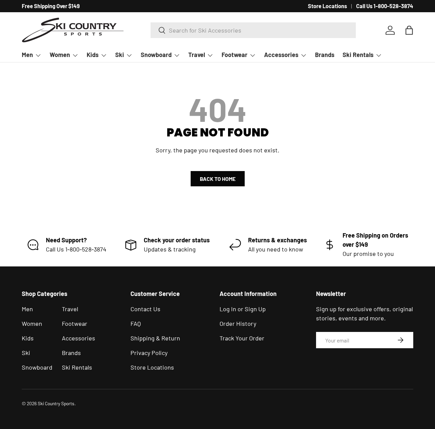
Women (60, 54)
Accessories (281, 54)
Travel (196, 54)
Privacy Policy (149, 352)
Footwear (234, 54)
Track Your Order (242, 338)
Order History (238, 323)
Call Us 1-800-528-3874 (384, 6)
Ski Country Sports (56, 403)
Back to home (218, 178)
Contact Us (145, 309)
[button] (409, 30)
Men (27, 54)
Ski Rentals (358, 54)
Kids (93, 54)
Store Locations (327, 6)
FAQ (135, 323)
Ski (119, 54)
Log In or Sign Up (243, 309)
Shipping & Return (155, 338)
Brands (324, 54)
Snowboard (156, 54)
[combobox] (253, 30)
